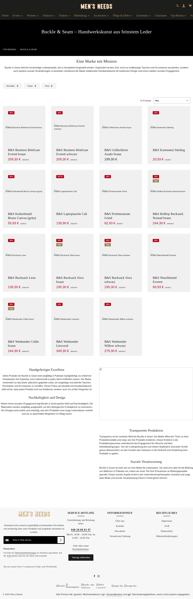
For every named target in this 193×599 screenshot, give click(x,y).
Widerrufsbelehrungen (166, 536)
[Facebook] (94, 577)
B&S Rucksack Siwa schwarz (118, 280)
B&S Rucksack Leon (22, 278)
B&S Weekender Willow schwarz (115, 343)
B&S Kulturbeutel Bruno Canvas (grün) (22, 216)
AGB (9, 556)
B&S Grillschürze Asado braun (116, 152)
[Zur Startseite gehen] (96, 4)
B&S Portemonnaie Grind (117, 216)
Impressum (166, 521)
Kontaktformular (80, 549)
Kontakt (120, 526)
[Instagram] (98, 577)
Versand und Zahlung (119, 536)
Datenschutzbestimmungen (25, 553)
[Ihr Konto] (184, 5)
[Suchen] (177, 5)
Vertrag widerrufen (81, 557)
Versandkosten (114, 594)
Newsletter (120, 531)
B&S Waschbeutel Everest (165, 280)
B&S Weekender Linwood (67, 343)
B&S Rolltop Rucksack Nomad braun (168, 216)
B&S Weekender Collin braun (23, 343)
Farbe (30, 86)
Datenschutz (167, 531)
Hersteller (10, 86)
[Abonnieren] (61, 540)
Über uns (119, 521)
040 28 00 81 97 (81, 529)
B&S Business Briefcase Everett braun (24, 152)
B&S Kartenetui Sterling (169, 150)
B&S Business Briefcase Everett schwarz (72, 152)
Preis (47, 86)
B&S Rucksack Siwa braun (70, 280)
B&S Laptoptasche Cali (71, 214)
